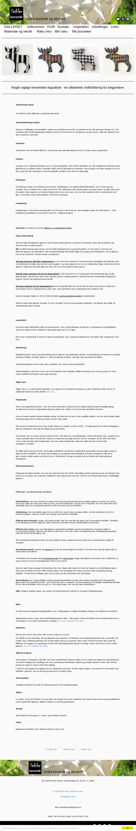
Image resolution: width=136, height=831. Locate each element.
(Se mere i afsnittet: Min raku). (71, 621)
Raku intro (44, 31)
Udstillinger (100, 27)
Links (115, 27)
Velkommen (35, 27)
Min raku (61, 31)
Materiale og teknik (18, 31)
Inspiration (81, 27)
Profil (51, 27)
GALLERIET (13, 27)
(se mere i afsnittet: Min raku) (35, 646)
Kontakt (64, 27)
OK (127, 828)
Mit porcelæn (81, 31)
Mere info (75, 828)
